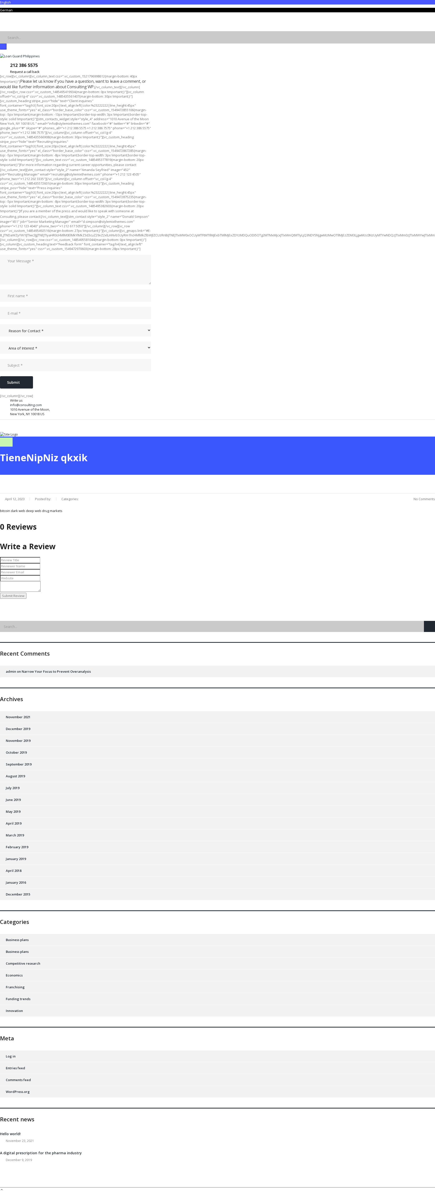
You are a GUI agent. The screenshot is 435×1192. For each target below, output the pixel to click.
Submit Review (13, 595)
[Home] (9, 434)
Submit (13, 382)
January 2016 (16, 882)
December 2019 (18, 729)
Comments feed (18, 1080)
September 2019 (18, 764)
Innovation (14, 1010)
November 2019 (18, 740)
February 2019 (17, 847)
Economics (14, 975)
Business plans (17, 940)
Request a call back (25, 71)
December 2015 (18, 894)
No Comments (424, 499)
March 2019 (15, 835)
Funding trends (18, 999)
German (6, 10)
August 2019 (15, 776)
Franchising (15, 987)
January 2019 (16, 859)
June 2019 (13, 799)
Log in (11, 1056)
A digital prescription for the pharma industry (41, 1153)
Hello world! (10, 1133)
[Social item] (3, 23)
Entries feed (15, 1068)
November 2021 (18, 717)
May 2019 (13, 811)
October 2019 (16, 752)
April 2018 (13, 870)
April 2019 (13, 823)
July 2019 (12, 788)
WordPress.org (18, 1091)
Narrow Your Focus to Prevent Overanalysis (56, 671)
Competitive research (23, 963)
